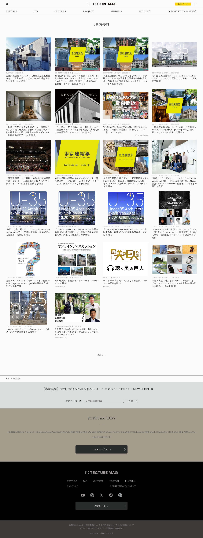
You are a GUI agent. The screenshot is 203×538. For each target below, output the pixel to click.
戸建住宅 (101, 432)
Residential (140, 432)
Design (109, 432)
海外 (85, 432)
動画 (73, 432)
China (158, 432)
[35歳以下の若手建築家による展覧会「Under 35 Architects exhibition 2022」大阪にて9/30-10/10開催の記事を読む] (125, 208)
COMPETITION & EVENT (182, 11)
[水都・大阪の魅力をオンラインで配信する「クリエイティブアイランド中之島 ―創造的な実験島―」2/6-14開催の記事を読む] (174, 259)
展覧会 (79, 432)
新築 (181, 432)
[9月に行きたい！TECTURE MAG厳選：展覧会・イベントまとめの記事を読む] (77, 106)
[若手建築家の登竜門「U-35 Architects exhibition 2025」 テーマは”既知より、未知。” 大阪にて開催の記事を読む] (174, 54)
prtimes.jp (106, 286)
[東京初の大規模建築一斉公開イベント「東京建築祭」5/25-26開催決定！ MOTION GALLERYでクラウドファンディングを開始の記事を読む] (125, 157)
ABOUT (83, 528)
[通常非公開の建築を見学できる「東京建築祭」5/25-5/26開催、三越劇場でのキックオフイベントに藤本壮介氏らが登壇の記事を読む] (28, 157)
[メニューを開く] (196, 4)
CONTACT (119, 528)
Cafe (176, 432)
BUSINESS (116, 11)
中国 (133, 432)
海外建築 (12, 432)
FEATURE (11, 11)
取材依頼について (127, 525)
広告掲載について (76, 525)
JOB (36, 11)
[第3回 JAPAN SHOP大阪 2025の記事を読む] (125, 106)
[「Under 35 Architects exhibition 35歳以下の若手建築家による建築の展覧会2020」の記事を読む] (28, 308)
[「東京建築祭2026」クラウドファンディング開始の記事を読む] (125, 54)
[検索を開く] (7, 4)
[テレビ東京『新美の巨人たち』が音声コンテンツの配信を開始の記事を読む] (125, 259)
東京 (19, 432)
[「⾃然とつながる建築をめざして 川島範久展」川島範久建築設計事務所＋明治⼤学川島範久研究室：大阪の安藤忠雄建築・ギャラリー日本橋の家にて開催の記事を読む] (28, 106)
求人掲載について (110, 525)
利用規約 (109, 528)
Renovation (41, 432)
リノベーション (28, 432)
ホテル (164, 432)
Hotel (153, 432)
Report (95, 437)
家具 (187, 432)
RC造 (171, 432)
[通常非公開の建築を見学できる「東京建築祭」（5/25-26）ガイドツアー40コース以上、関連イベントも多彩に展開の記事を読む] (77, 157)
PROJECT (88, 11)
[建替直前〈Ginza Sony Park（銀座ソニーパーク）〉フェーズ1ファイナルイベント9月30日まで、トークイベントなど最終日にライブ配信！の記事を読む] (174, 208)
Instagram (92, 495)
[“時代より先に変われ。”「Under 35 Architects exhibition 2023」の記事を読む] (174, 157)
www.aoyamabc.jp (60, 337)
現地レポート (105, 437)
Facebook (111, 495)
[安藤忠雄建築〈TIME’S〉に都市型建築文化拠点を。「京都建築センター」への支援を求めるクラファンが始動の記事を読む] (28, 54)
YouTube (66, 432)
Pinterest (120, 495)
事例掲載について (93, 525)
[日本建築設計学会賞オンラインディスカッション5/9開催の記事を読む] (77, 259)
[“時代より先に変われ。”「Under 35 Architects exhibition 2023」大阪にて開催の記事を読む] (28, 208)
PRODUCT (145, 11)
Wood (54, 432)
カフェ (193, 432)
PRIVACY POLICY (95, 528)
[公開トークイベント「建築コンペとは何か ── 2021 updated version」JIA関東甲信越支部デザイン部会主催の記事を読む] (28, 259)
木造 (60, 432)
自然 (127, 432)
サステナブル (119, 432)
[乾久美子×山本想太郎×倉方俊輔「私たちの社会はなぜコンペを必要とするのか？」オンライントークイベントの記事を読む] (77, 308)
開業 (147, 432)
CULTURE (60, 11)
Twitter (101, 495)
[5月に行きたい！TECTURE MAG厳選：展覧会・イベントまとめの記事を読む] (77, 54)
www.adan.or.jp (60, 286)
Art (90, 432)
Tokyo (48, 432)
